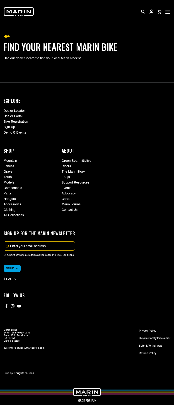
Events (66, 188)
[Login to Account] (151, 12)
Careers (67, 199)
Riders (66, 166)
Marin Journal (71, 204)
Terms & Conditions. (64, 255)
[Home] (19, 11)
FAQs (66, 177)
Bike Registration (16, 121)
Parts (7, 193)
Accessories (12, 204)
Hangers (10, 199)
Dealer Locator (14, 110)
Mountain (10, 160)
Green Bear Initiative (76, 160)
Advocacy (69, 193)
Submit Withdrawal (150, 345)
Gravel (8, 171)
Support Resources (75, 182)
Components (13, 188)
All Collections (14, 215)
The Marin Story (73, 171)
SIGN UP (10, 268)
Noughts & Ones (24, 373)
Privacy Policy (147, 330)
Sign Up (9, 127)
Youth (8, 177)
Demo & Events (15, 132)
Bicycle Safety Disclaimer (154, 338)
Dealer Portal (13, 116)
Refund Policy (147, 353)
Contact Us (69, 209)
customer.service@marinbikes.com (24, 348)
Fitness (9, 166)
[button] (159, 12)
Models (9, 182)
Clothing (9, 209)
